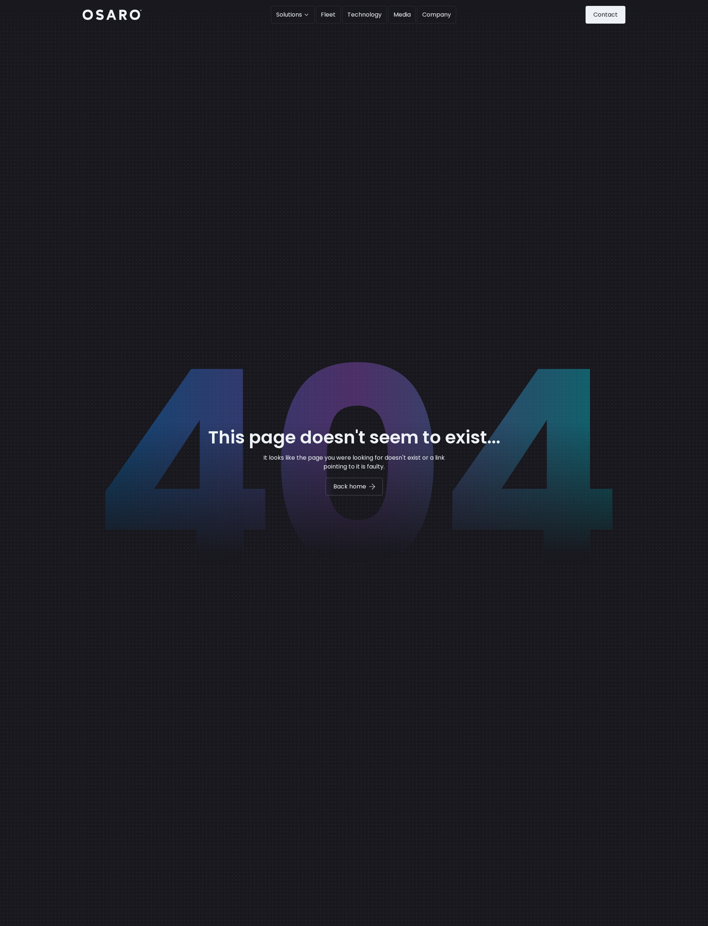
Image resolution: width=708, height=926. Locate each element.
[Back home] (354, 486)
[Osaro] (112, 15)
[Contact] (605, 14)
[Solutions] (292, 14)
